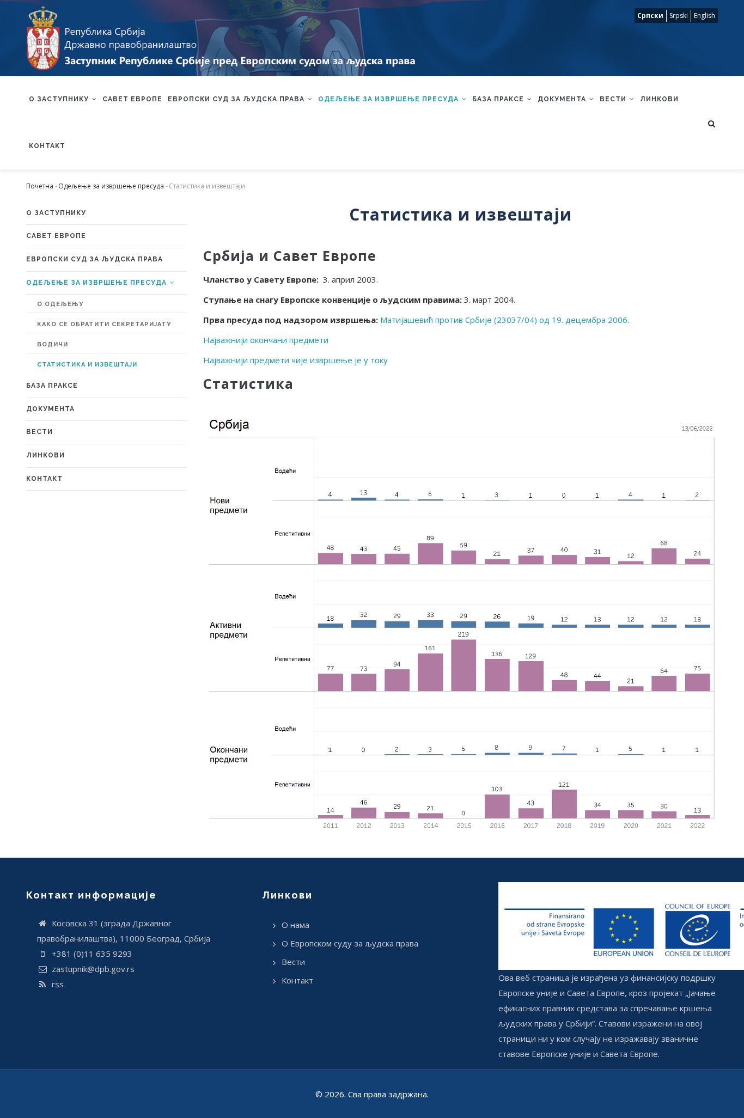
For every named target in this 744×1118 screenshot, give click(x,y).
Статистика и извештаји (87, 364)
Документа (563, 99)
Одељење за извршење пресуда (389, 99)
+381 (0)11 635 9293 (91, 953)
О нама (295, 924)
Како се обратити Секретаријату (104, 324)
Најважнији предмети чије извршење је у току (295, 360)
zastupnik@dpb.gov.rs (92, 968)
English (704, 15)
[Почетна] (227, 38)
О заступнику (60, 99)
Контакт (47, 146)
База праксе (499, 99)
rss (57, 984)
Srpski (678, 15)
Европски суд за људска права (237, 99)
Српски (650, 15)
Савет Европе (132, 99)
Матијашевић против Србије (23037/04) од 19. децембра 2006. (504, 319)
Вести (614, 99)
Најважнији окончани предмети (265, 339)
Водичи (52, 344)
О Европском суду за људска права (350, 943)
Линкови (659, 99)
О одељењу (60, 304)
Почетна (39, 186)
